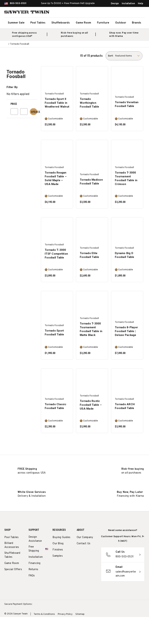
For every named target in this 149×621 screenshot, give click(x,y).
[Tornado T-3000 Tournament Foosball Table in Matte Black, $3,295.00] (92, 303)
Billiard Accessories (11, 545)
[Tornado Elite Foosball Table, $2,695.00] (92, 229)
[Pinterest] (92, 553)
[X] (78, 561)
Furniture (103, 23)
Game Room (83, 23)
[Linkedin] (85, 561)
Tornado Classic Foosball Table (55, 406)
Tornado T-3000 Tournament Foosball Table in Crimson (126, 178)
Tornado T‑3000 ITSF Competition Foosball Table (56, 253)
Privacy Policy (65, 614)
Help (140, 3)
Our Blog (58, 543)
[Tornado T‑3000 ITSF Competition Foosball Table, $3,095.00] (57, 229)
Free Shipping (34, 549)
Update (34, 111)
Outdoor (120, 23)
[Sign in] (133, 13)
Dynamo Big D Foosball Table (124, 255)
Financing (35, 563)
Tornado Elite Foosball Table (89, 255)
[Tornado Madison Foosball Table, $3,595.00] (92, 152)
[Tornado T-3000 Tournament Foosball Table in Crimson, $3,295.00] (127, 152)
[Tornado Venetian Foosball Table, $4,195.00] (127, 78)
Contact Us (83, 543)
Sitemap (79, 614)
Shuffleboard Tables (12, 555)
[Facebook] (85, 553)
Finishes (58, 550)
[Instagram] (78, 553)
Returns (33, 569)
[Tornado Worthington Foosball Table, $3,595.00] (92, 78)
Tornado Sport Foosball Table (54, 332)
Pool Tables (37, 23)
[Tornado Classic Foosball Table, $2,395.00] (57, 381)
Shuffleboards (60, 23)
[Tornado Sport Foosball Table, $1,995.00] (57, 303)
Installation (128, 3)
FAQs (32, 575)
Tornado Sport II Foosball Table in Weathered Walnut (57, 102)
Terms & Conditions (44, 614)
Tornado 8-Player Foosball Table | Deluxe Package (126, 331)
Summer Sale (16, 23)
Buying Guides (61, 537)
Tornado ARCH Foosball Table (125, 406)
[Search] (125, 13)
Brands (136, 23)
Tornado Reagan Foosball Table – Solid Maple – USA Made (56, 178)
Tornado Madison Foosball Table (91, 181)
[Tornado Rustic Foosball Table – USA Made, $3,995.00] (92, 381)
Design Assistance (35, 539)
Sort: (110, 55)
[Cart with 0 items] (141, 13)
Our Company (85, 537)
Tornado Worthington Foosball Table (89, 102)
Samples (58, 556)
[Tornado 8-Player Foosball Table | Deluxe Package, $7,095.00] (127, 303)
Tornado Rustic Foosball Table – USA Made (91, 404)
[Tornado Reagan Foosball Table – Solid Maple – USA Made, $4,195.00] (57, 152)
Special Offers (13, 569)
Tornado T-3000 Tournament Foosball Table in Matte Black (91, 329)
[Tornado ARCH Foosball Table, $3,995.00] (127, 381)
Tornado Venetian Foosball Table (126, 104)
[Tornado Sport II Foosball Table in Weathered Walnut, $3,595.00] (57, 78)
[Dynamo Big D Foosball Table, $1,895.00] (127, 229)
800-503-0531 (18, 3)
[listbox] (128, 56)
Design (115, 3)
